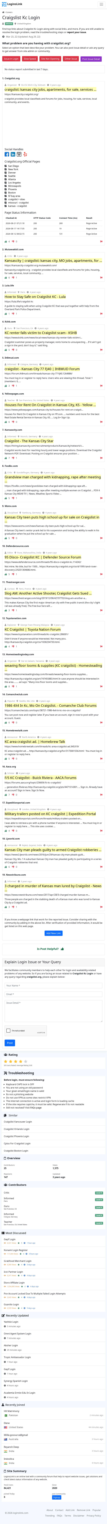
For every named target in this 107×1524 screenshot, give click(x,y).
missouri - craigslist (18, 202)
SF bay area (14, 195)
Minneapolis (14, 185)
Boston (12, 192)
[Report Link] (101, 241)
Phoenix (12, 189)
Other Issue (71, 58)
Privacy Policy (94, 1515)
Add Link (70, 1510)
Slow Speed (30, 58)
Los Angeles (14, 182)
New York (13, 169)
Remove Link (83, 1510)
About (50, 1510)
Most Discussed (16, 1233)
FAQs (59, 1515)
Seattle (11, 175)
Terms (68, 1515)
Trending (50, 1515)
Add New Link (53, 933)
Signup (56, 1497)
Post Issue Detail (91, 59)
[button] (62, 949)
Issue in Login (11, 58)
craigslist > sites (16, 199)
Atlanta (12, 179)
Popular (97, 1510)
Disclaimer (78, 1515)
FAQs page (36, 1107)
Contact (59, 1510)
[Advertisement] (53, 124)
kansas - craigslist (17, 205)
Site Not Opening (50, 58)
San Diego (13, 165)
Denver (12, 172)
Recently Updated (17, 1315)
